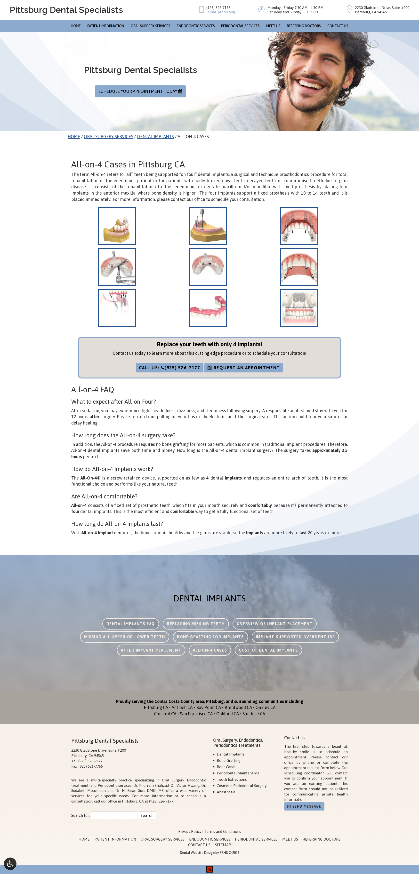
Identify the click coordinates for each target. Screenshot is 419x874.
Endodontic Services (196, 26)
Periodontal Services (240, 26)
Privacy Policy (189, 831)
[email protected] (220, 12)
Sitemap (223, 845)
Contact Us (337, 26)
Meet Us (273, 26)
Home (76, 26)
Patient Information (105, 26)
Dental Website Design (197, 853)
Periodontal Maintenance (238, 773)
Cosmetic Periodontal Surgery (241, 786)
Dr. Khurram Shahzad (151, 785)
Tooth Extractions (232, 779)
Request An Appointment (246, 367)
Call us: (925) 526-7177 (169, 367)
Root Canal (226, 767)
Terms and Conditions (222, 831)
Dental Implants (155, 136)
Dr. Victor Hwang (185, 785)
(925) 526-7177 (218, 8)
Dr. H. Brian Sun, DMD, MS (139, 790)
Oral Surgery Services (150, 26)
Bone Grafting (228, 760)
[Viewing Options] (10, 863)
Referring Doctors (304, 26)
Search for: (80, 815)
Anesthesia (226, 792)
